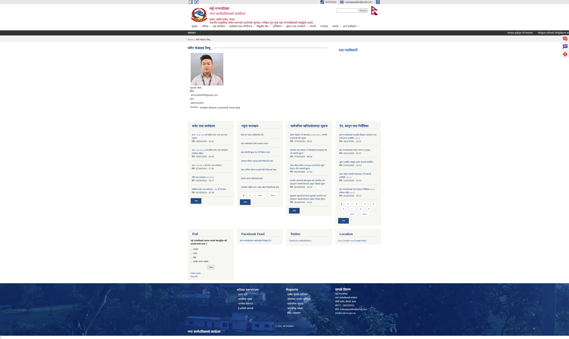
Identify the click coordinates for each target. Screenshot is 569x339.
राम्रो (195, 253)
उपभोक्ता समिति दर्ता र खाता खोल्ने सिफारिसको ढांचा (260, 187)
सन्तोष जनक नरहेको (200, 261)
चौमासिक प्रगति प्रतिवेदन (299, 299)
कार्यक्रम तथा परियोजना (240, 26)
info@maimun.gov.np (345, 313)
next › (260, 195)
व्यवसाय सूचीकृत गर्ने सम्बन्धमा (508, 33)
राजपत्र (324, 26)
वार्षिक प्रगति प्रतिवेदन (297, 294)
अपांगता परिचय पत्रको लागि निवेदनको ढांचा (257, 161)
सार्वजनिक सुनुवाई (295, 303)
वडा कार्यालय (219, 26)
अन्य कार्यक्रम (349, 26)
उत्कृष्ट (195, 249)
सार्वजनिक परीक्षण (295, 308)
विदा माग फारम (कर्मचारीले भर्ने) (252, 135)
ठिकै (194, 257)
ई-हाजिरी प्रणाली (245, 308)
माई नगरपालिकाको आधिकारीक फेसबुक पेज (255, 240)
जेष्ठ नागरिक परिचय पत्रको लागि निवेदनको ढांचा (258, 170)
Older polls (196, 273)
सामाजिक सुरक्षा (245, 299)
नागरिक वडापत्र (245, 303)
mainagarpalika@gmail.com (353, 309)
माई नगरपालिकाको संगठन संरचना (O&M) (354, 150)
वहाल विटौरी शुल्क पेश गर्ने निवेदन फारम (255, 152)
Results (194, 276)
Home (190, 39)
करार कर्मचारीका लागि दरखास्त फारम (254, 143)
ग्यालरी (313, 26)
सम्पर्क (335, 26)
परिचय (205, 26)
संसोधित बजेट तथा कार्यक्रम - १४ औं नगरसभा (209, 189)
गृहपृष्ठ (194, 26)
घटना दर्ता (242, 294)
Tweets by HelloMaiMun (300, 240)
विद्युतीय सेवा (262, 26)
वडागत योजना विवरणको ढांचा (252, 178)
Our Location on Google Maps (352, 240)
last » (273, 195)
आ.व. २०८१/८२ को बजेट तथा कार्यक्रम (207, 165)
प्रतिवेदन (277, 26)
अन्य (196, 201)
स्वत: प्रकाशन (294, 313)
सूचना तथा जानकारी (295, 26)
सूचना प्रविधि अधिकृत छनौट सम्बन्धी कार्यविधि (356, 162)
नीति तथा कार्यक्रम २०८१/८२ (203, 177)
